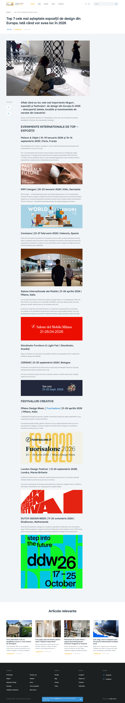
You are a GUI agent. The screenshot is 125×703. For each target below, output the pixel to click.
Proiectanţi (9, 675)
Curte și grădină (34, 686)
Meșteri (8, 678)
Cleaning (8, 686)
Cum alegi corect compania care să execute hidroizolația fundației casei (105, 642)
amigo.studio (112, 699)
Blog (39, 4)
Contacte (81, 682)
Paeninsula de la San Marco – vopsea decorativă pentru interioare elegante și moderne (75, 642)
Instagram (108, 679)
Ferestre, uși (33, 675)
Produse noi (18, 29)
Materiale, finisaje (11, 682)
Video (53, 4)
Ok (81, 699)
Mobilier (32, 678)
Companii (61, 4)
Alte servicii (33, 690)
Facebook (108, 675)
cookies (57, 698)
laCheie (8, 12)
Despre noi (82, 678)
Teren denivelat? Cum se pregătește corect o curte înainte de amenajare (18, 642)
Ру (89, 4)
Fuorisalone (53, 408)
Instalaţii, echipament (12, 690)
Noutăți (33, 4)
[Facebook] (8, 114)
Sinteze (46, 4)
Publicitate (82, 686)
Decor (31, 682)
